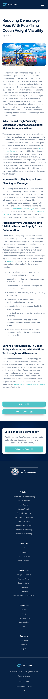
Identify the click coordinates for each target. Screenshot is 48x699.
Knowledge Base (24, 618)
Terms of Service (24, 676)
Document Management (24, 517)
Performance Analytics (24, 525)
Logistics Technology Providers (24, 595)
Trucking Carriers (24, 579)
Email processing (24, 560)
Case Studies (24, 622)
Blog (24, 614)
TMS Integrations (24, 556)
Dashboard (24, 552)
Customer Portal (24, 521)
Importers (24, 587)
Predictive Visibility (24, 513)
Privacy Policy (24, 681)
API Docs (24, 610)
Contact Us (24, 640)
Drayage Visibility (24, 509)
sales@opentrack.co (24, 686)
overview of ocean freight (23, 208)
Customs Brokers (24, 583)
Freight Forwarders (24, 575)
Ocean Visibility (24, 501)
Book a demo (19, 384)
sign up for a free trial (36, 384)
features (10, 261)
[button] (43, 5)
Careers (24, 645)
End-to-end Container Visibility (24, 497)
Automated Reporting (24, 530)
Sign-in (24, 649)
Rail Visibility (24, 505)
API (24, 548)
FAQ (24, 626)
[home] (9, 4)
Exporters (24, 591)
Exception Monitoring (24, 534)
